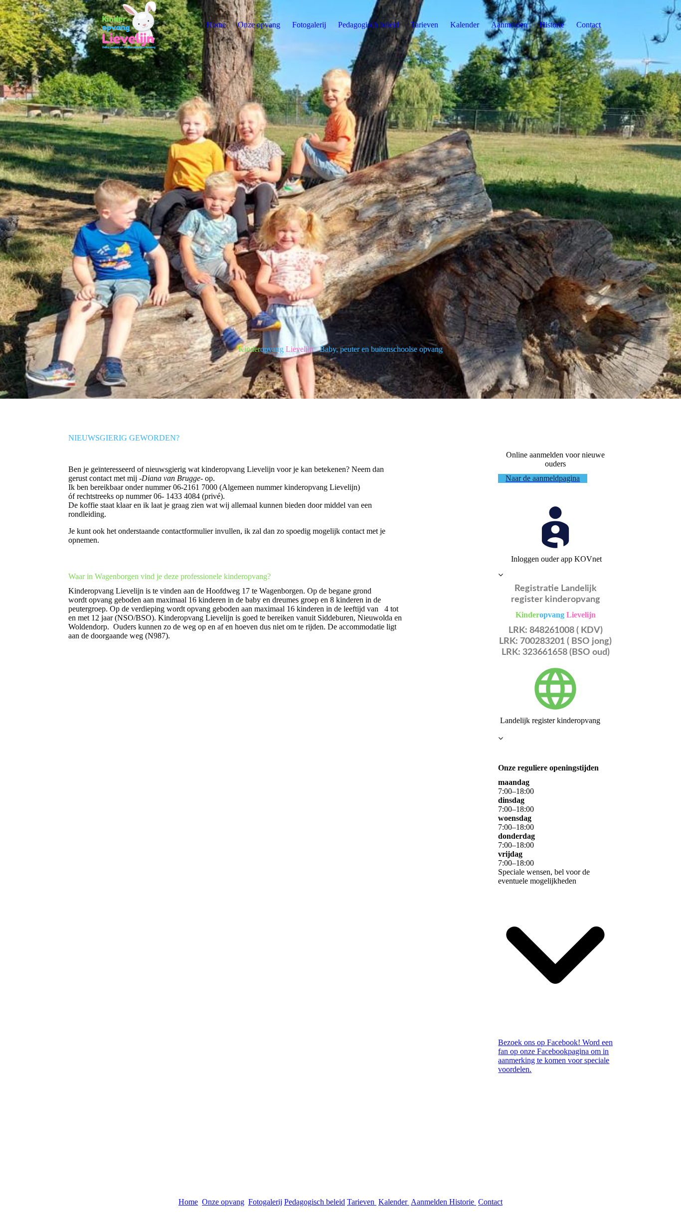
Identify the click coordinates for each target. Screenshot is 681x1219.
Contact (588, 24)
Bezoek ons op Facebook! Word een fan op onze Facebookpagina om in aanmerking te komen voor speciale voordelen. (555, 1055)
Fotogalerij (309, 24)
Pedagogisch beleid (368, 24)
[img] (130, 25)
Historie (551, 24)
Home (216, 24)
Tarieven (424, 24)
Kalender (464, 24)
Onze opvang (259, 24)
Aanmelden (509, 24)
